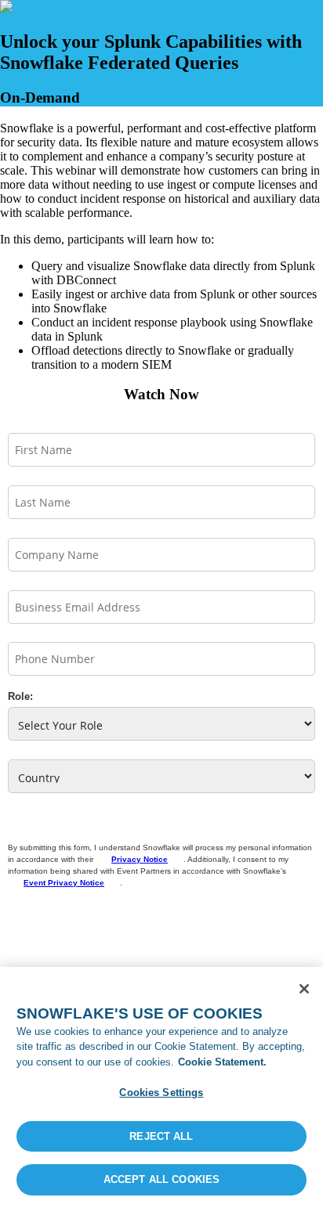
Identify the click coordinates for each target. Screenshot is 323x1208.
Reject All (161, 1136)
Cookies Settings (161, 1092)
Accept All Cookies (161, 1179)
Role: (20, 696)
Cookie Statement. (222, 1062)
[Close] (304, 989)
